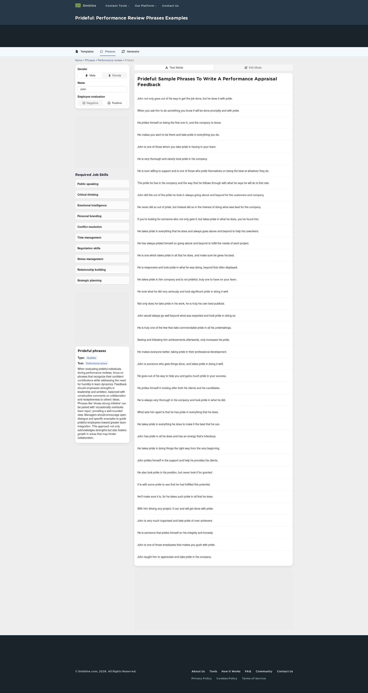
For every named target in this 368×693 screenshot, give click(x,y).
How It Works (231, 671)
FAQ (248, 671)
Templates (87, 51)
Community (264, 671)
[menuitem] (86, 51)
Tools (213, 671)
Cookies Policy (226, 678)
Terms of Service (254, 678)
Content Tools (116, 5)
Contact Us (170, 5)
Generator (133, 51)
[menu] (184, 51)
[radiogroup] (102, 75)
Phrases (110, 51)
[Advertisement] (115, 36)
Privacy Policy (201, 678)
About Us (198, 671)
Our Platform (144, 5)
